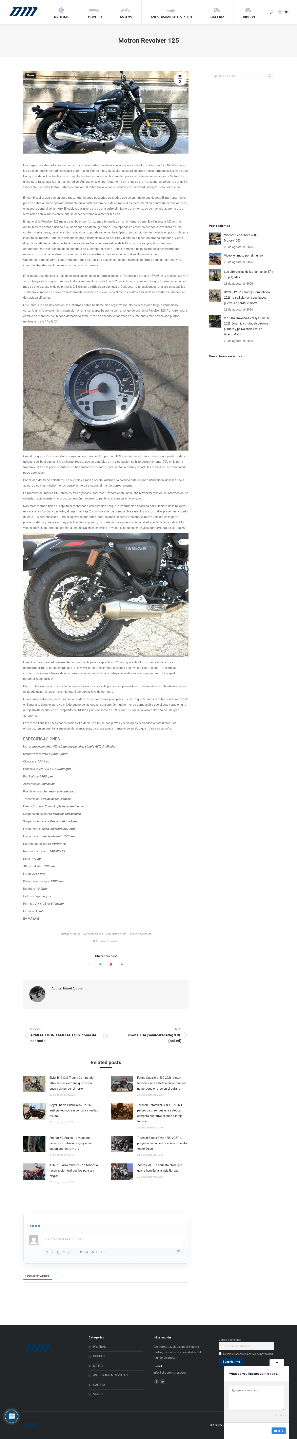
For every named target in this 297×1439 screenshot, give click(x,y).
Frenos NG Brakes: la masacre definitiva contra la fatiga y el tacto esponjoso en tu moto (72, 1143)
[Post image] (34, 1084)
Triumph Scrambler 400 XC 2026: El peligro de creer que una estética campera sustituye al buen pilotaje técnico (160, 1113)
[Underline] (58, 1252)
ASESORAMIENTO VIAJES (110, 1375)
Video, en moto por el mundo (243, 255)
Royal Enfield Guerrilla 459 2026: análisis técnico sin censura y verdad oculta (74, 1110)
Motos (30, 75)
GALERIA (99, 1385)
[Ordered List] (70, 1252)
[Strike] (64, 1252)
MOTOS (98, 1366)
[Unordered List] (75, 1252)
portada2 (114, 941)
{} (97, 1251)
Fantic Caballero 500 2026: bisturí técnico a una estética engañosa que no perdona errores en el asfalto (161, 1083)
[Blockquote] (81, 1252)
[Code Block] (87, 1252)
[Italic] (53, 1252)
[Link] (92, 1252)
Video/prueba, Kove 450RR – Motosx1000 (243, 237)
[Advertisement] (239, 150)
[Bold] (47, 1252)
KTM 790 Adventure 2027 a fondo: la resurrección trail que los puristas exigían (74, 1170)
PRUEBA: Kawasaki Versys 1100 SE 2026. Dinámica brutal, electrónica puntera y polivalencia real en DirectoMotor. (247, 326)
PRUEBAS (99, 1347)
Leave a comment (140, 933)
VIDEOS (98, 1394)
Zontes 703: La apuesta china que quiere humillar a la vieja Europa (159, 1167)
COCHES (99, 1356)
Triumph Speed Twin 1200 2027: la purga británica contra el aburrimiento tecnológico (162, 1143)
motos (103, 941)
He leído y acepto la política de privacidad (248, 1353)
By (93, 933)
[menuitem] (62, 12)
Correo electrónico (230, 1339)
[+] (103, 1251)
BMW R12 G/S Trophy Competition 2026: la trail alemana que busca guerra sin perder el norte (72, 1083)
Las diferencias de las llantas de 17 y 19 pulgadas (248, 274)
